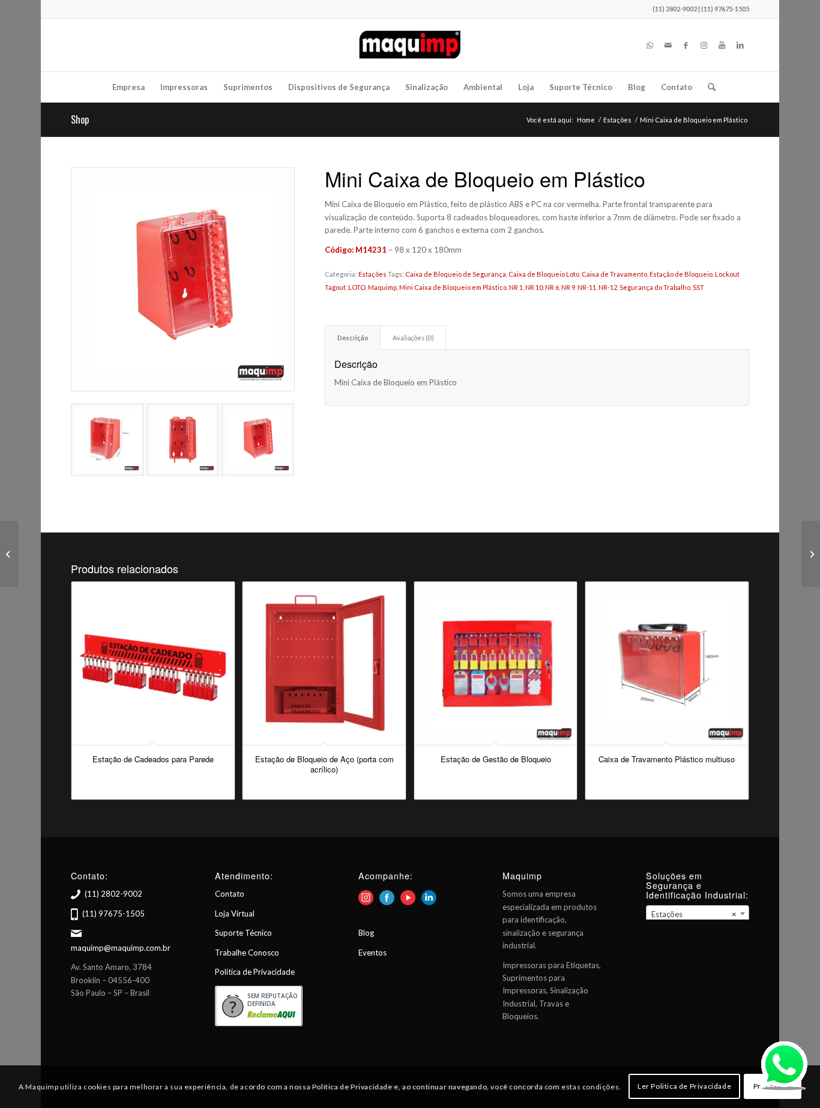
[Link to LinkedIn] (740, 45)
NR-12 (607, 287)
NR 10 (534, 287)
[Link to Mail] (668, 45)
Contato (229, 894)
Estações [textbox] (694, 914)
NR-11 (586, 287)
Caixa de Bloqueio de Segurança (455, 274)
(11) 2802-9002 (113, 894)
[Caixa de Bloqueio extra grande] (9, 554)
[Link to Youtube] (722, 45)
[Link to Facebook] (686, 45)
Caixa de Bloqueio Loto (543, 274)
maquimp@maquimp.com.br (120, 948)
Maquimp (382, 287)
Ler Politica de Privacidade (684, 1086)
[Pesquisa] (708, 87)
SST (698, 287)
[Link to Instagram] (704, 45)
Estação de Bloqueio (681, 274)
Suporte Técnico (243, 933)
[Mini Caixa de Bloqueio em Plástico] (183, 279)
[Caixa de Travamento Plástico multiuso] (810, 554)
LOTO (357, 287)
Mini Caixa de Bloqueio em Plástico (453, 287)
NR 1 (516, 287)
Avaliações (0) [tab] (413, 338)
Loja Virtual (235, 913)
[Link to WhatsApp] (650, 45)
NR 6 (552, 287)
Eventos (372, 952)
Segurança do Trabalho (655, 287)
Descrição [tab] (353, 338)
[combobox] (697, 913)
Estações (372, 274)
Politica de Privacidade (255, 972)
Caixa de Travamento (614, 274)
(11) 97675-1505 (113, 913)
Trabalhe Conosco (247, 952)
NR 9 (568, 287)
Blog (366, 933)
